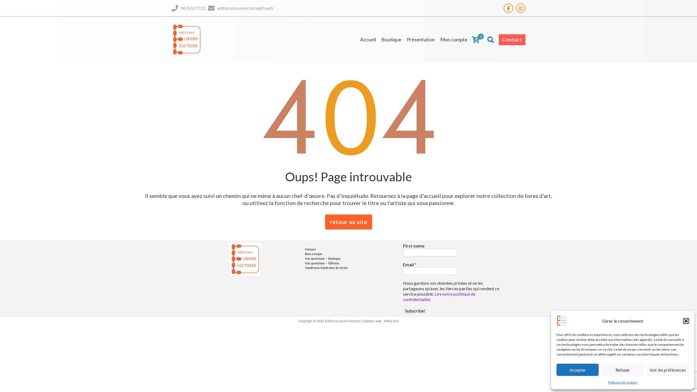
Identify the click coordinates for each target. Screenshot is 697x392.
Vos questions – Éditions (322, 263)
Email (410, 264)
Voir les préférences (668, 369)
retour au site (348, 222)
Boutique (391, 39)
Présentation (421, 39)
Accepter (578, 369)
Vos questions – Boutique (322, 259)
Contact (512, 39)
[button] (686, 321)
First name (413, 245)
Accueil (368, 39)
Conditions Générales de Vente (326, 268)
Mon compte (453, 39)
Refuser (623, 369)
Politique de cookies (622, 382)
